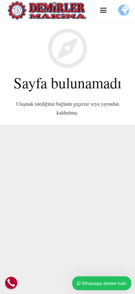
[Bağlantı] (47, 10)
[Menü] (103, 10)
